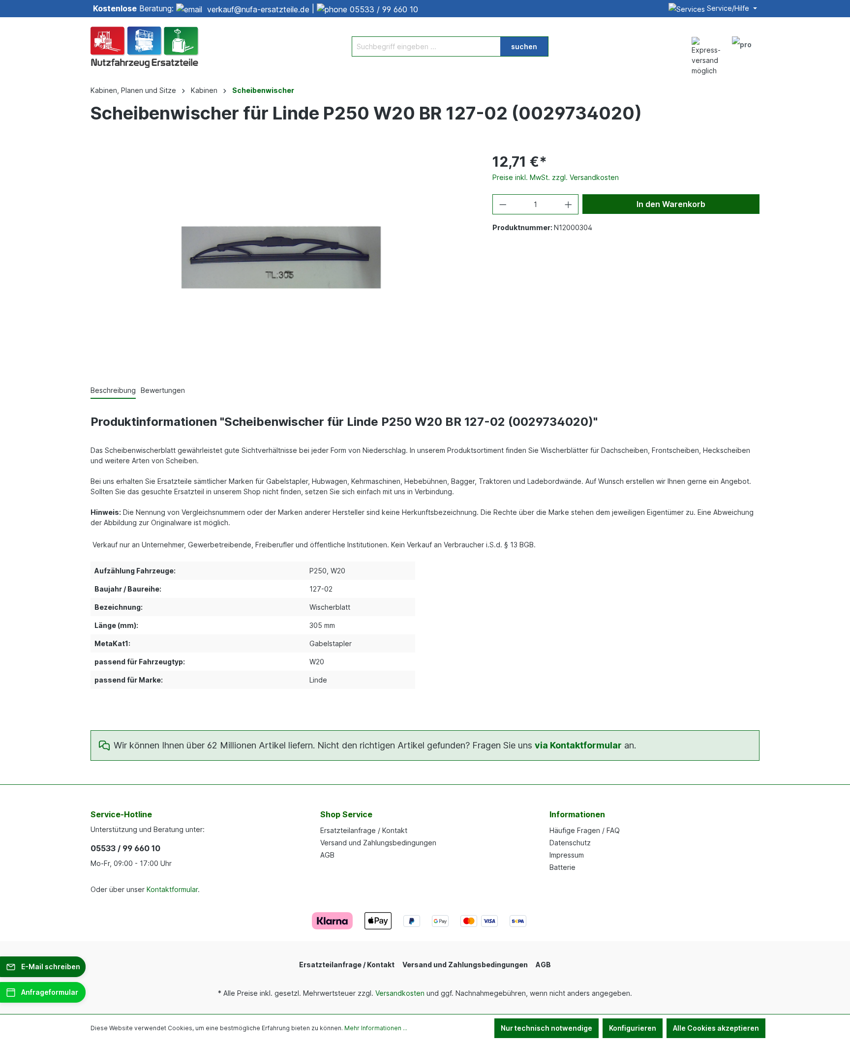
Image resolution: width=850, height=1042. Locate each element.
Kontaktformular (172, 889)
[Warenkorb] (763, 41)
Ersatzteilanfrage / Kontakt (363, 830)
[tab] (113, 391)
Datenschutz (570, 842)
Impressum (566, 855)
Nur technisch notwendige (546, 1028)
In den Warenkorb (671, 204)
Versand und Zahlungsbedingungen (378, 842)
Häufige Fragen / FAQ (584, 830)
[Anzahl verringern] (502, 204)
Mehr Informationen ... (375, 1028)
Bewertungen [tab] (163, 390)
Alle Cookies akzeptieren (716, 1028)
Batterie (562, 867)
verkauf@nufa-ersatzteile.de (258, 9)
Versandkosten (400, 993)
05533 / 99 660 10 (384, 9)
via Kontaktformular (578, 745)
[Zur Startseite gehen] (145, 46)
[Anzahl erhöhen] (568, 204)
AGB (327, 855)
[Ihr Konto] (742, 46)
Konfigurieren (632, 1028)
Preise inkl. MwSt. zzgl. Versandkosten (555, 177)
